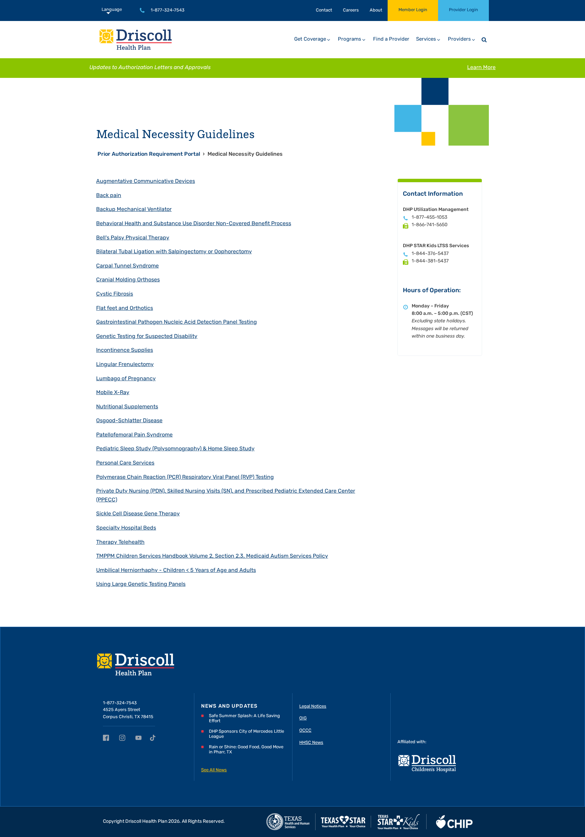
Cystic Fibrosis (114, 294)
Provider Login (463, 10)
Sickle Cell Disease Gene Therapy (138, 514)
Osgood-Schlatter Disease (129, 421)
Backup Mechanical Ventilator (134, 209)
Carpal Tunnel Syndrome (127, 266)
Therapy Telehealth (120, 542)
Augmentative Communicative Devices (145, 181)
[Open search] (484, 40)
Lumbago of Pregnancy (126, 379)
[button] (312, 39)
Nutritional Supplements (127, 407)
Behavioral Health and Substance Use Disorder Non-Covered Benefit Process (193, 224)
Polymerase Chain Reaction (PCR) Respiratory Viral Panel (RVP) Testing (185, 477)
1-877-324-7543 (168, 10)
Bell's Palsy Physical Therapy (132, 238)
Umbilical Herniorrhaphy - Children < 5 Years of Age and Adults (176, 570)
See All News (214, 770)
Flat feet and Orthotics (124, 308)
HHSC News (311, 743)
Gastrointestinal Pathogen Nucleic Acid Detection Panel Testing (176, 322)
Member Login (412, 10)
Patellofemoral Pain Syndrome (134, 435)
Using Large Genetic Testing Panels (141, 584)
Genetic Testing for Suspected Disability (146, 336)
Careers (351, 10)
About (376, 10)
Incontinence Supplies (124, 350)
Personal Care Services (125, 463)
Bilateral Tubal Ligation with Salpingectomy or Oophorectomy (174, 252)
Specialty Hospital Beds (126, 528)
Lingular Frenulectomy (125, 364)
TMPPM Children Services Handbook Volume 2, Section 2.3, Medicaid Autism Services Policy (212, 556)
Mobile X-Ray (112, 392)
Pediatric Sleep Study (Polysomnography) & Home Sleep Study (175, 449)
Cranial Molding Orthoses (128, 280)
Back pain (108, 195)
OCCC (305, 730)
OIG (303, 718)
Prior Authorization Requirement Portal (149, 154)
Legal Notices (312, 706)
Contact (324, 10)
